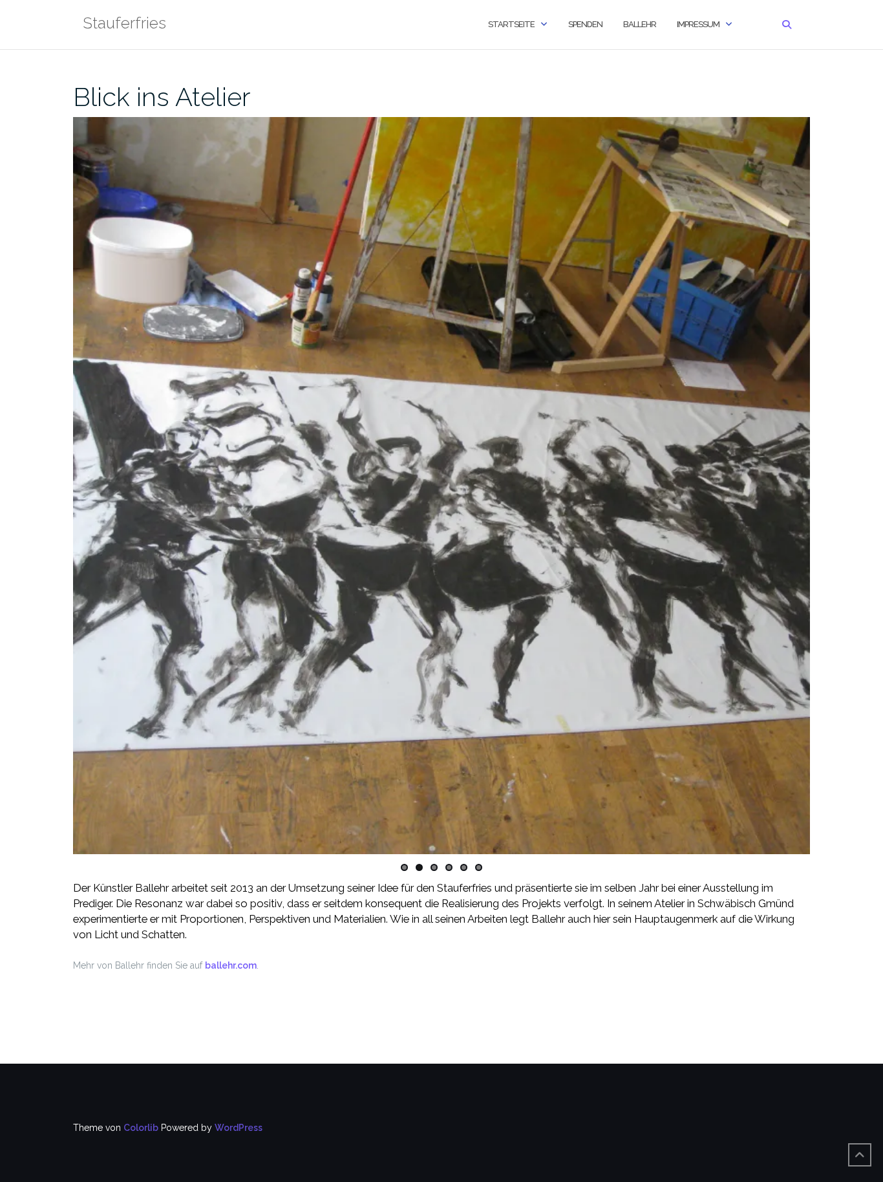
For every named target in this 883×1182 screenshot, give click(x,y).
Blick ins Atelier (162, 96)
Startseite (511, 24)
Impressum (698, 24)
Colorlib (140, 1128)
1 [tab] (404, 867)
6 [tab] (478, 867)
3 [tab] (434, 867)
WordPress (238, 1128)
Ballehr (639, 24)
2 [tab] (419, 867)
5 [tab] (463, 867)
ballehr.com (231, 965)
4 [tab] (448, 867)
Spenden (585, 24)
